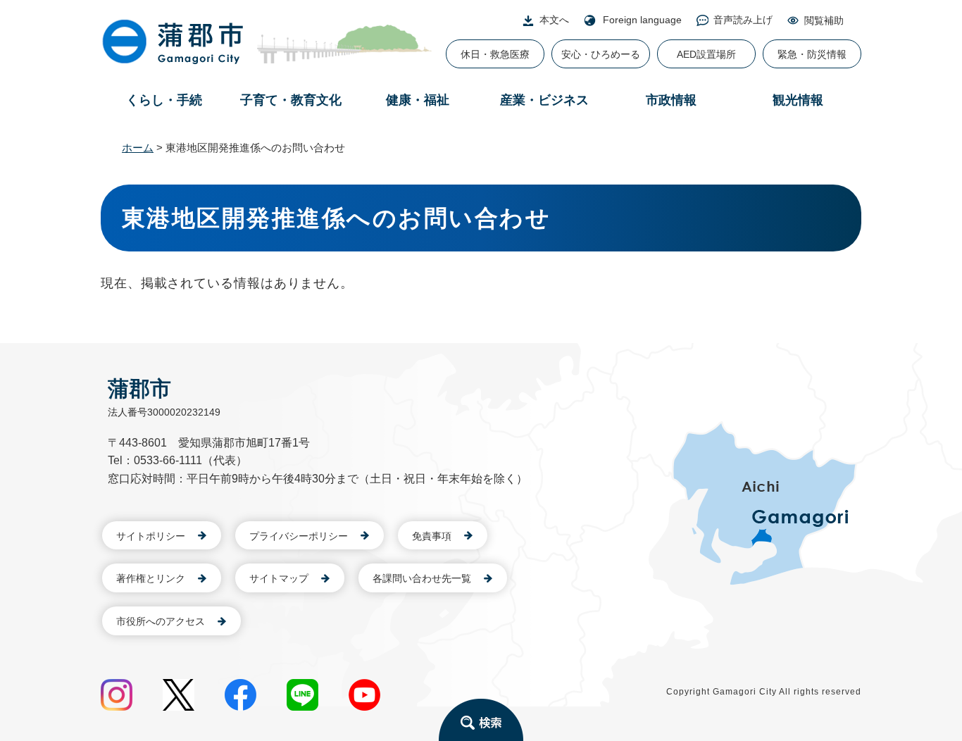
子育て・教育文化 (291, 100)
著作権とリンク (150, 578)
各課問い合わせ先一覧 (422, 578)
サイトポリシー (150, 536)
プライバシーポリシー (298, 536)
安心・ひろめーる (600, 54)
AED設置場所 (706, 54)
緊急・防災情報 (812, 54)
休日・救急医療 (495, 54)
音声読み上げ (743, 19)
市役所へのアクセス (160, 621)
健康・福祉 (417, 100)
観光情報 (798, 100)
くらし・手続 (164, 100)
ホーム (138, 148)
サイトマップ (278, 578)
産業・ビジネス (544, 100)
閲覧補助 (824, 20)
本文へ (554, 19)
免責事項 (431, 536)
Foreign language (642, 19)
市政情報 (671, 100)
